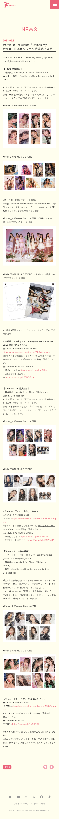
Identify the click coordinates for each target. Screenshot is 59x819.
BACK (7, 767)
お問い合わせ (39, 803)
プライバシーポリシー (23, 803)
